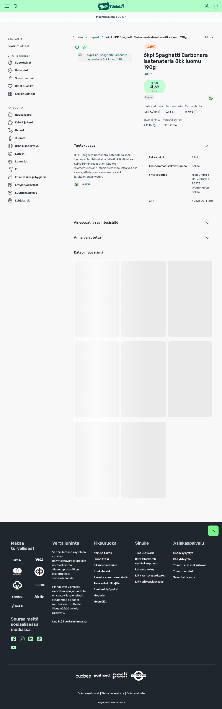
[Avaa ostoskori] (215, 6)
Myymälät (100, 601)
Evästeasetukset (88, 693)
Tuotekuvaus (85, 145)
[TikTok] (39, 639)
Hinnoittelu (101, 559)
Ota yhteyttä (182, 559)
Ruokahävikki (102, 571)
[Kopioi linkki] (85, 47)
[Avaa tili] (206, 6)
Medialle (99, 595)
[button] (7, 6)
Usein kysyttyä (183, 553)
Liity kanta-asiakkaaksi (150, 575)
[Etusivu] (111, 6)
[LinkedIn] (30, 639)
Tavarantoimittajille (107, 583)
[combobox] (209, 37)
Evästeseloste (135, 693)
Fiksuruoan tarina (105, 565)
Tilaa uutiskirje (145, 553)
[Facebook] (13, 639)
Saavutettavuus (184, 577)
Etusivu (78, 37)
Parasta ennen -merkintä (110, 577)
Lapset (94, 37)
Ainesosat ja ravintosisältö (96, 222)
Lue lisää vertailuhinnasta (69, 621)
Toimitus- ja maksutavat (189, 565)
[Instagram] (22, 639)
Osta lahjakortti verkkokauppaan (146, 561)
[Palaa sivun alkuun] (213, 531)
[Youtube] (13, 647)
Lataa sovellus (144, 569)
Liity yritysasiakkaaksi (149, 581)
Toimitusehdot (183, 571)
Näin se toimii (103, 553)
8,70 (154, 90)
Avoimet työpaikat (106, 589)
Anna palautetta (87, 237)
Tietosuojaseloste (112, 693)
